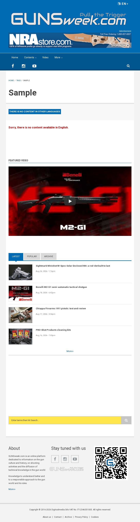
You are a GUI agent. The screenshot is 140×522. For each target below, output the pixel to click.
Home (15, 57)
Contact (58, 517)
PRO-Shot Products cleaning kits (53, 330)
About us (47, 517)
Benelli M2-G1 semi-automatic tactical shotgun (61, 287)
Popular (32, 256)
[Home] (69, 17)
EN (123, 3)
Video (45, 57)
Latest (17, 256)
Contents (29, 57)
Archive (48, 256)
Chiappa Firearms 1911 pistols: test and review (61, 308)
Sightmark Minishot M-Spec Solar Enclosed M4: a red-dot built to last (73, 266)
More (57, 57)
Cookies (95, 517)
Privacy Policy (81, 517)
